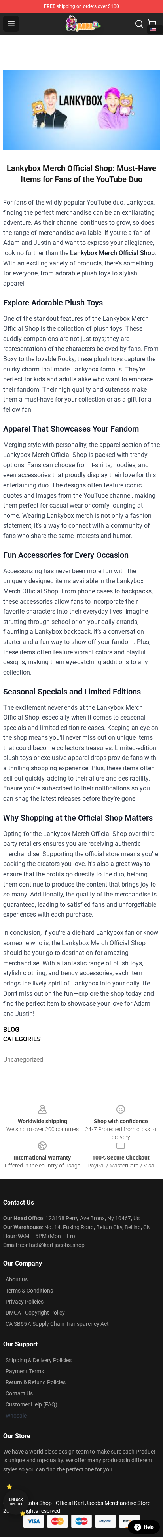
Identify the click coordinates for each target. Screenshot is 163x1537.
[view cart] (152, 23)
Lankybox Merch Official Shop (112, 253)
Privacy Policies (25, 1301)
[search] (139, 23)
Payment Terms (25, 1371)
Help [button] (149, 1527)
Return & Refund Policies (36, 1382)
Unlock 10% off (16, 1502)
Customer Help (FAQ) (31, 1404)
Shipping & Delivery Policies (39, 1360)
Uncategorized (22, 1059)
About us (17, 1279)
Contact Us (19, 1393)
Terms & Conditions (29, 1290)
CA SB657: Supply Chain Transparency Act (57, 1324)
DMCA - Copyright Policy (35, 1313)
